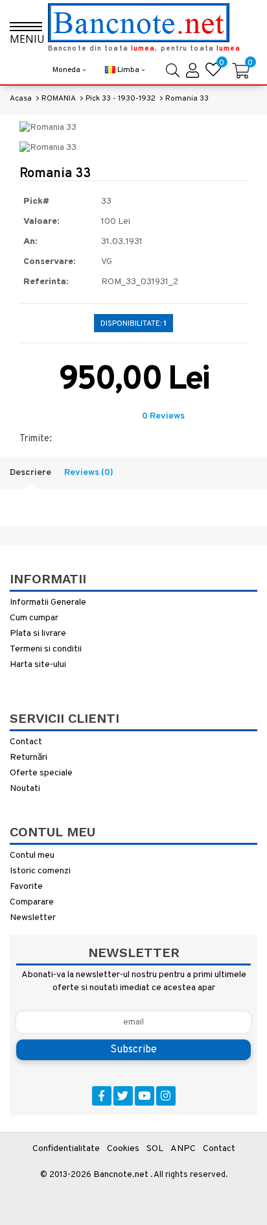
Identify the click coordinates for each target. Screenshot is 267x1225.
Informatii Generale (48, 602)
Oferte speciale (41, 773)
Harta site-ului (38, 664)
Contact (26, 741)
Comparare (32, 902)
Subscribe (133, 1049)
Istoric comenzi (40, 871)
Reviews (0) (88, 472)
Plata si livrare (38, 633)
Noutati (25, 788)
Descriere (30, 472)
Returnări (28, 757)
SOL (154, 1148)
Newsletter (33, 917)
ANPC (183, 1148)
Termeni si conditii (46, 649)
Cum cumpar (34, 618)
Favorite (26, 886)
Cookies (123, 1148)
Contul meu (32, 855)
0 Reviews (163, 416)
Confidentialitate (66, 1148)
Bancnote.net (120, 1174)
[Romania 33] (47, 128)
